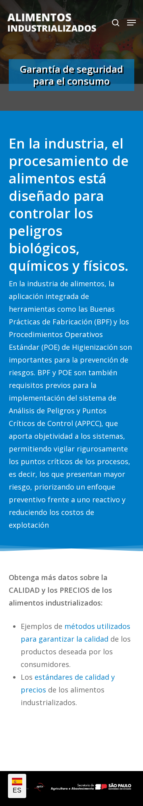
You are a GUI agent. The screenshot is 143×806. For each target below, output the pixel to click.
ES (17, 790)
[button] (131, 23)
